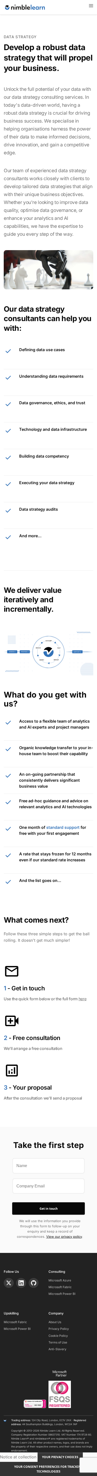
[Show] (91, 6)
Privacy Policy (58, 1329)
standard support (63, 827)
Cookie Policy (58, 1336)
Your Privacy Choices (60, 1457)
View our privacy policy (64, 1237)
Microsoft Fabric (60, 1287)
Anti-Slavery (57, 1349)
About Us (54, 1322)
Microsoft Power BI (61, 1294)
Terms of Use (57, 1342)
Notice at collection (18, 1456)
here (83, 998)
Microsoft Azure (59, 1280)
